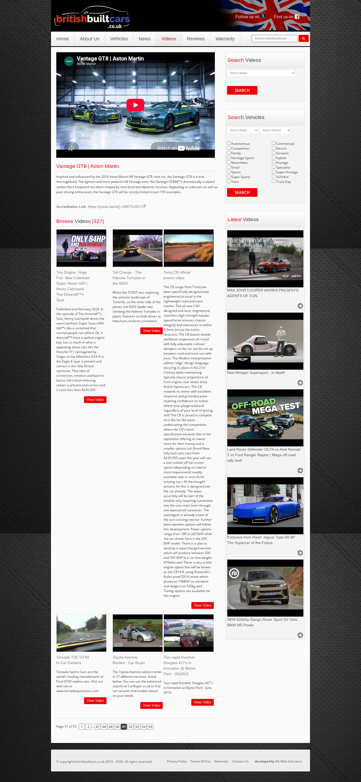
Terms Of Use (200, 761)
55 (150, 726)
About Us (89, 38)
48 (104, 726)
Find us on (284, 17)
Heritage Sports (242, 158)
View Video (95, 400)
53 (137, 726)
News (145, 38)
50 (117, 726)
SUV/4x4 (282, 177)
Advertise (221, 761)
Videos (168, 38)
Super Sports (240, 177)
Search (242, 90)
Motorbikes (239, 162)
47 (97, 726)
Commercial (285, 143)
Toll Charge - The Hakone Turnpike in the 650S (129, 277)
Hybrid (281, 158)
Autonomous (240, 143)
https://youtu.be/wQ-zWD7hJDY (115, 206)
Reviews (196, 38)
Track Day (283, 181)
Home (62, 38)
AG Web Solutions (288, 761)
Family (236, 153)
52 (130, 726)
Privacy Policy (177, 761)
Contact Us (240, 761)
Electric (281, 148)
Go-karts (282, 153)
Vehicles (119, 38)
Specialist (283, 167)
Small (235, 167)
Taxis (235, 181)
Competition (240, 148)
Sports (236, 172)
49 (111, 726)
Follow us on (248, 17)
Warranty (225, 38)
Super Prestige (287, 172)
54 (144, 726)
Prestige (282, 162)
